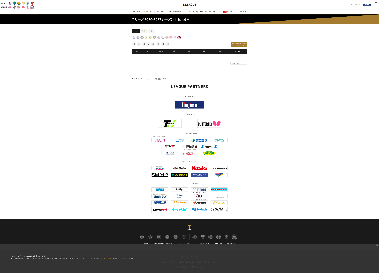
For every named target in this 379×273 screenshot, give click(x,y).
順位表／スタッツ (162, 12)
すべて (135, 31)
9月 (138, 44)
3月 (168, 44)
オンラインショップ (188, 12)
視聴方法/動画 (177, 12)
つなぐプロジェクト (201, 12)
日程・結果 (145, 12)
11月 (148, 44)
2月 (163, 44)
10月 (143, 44)
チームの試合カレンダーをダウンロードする (239, 44)
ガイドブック (229, 12)
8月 (134, 44)
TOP (134, 12)
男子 (143, 31)
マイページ (357, 5)
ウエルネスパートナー (215, 12)
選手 (170, 12)
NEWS (138, 12)
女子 (150, 31)
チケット (152, 12)
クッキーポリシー (105, 258)
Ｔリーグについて (241, 12)
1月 (158, 44)
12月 (153, 44)
